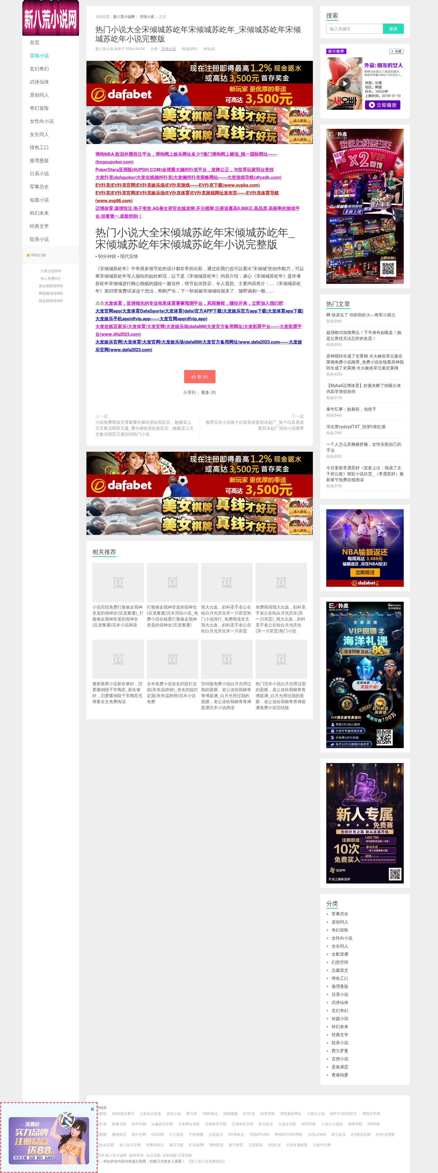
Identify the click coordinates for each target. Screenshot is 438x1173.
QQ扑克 (274, 1144)
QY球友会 (236, 1134)
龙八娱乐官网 (130, 1144)
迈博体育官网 (242, 1123)
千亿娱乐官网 (103, 1144)
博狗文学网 (371, 1113)
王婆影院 (255, 1144)
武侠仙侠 (39, 81)
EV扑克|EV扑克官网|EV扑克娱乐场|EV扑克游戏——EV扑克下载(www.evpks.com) (177, 185)
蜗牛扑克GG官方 (343, 1113)
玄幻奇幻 (39, 68)
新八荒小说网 (50, 18)
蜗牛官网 (139, 1134)
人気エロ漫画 (332, 1123)
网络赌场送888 (51, 292)
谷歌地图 (169, 1154)
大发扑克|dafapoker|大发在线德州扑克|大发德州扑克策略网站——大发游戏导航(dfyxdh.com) (188, 177)
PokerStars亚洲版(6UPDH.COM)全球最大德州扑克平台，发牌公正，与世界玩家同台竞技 (184, 169)
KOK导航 (309, 1123)
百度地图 (185, 1154)
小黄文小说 (316, 1113)
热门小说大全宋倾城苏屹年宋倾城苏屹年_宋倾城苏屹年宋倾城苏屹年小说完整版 (198, 33)
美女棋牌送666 (51, 285)
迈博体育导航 (215, 1123)
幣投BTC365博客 (288, 1134)
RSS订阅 (38, 254)
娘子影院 (236, 1144)
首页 (34, 42)
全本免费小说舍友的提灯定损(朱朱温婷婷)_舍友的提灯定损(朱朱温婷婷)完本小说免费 (172, 692)
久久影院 (176, 1134)
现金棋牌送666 (51, 300)
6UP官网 (139, 1123)
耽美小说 (39, 239)
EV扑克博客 (385, 1134)
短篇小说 (39, 199)
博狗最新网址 (291, 1113)
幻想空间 (340, 962)
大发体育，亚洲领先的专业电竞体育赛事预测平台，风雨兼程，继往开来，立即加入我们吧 (193, 303)
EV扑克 (249, 1113)
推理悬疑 (39, 160)
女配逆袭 (340, 954)
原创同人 (39, 94)
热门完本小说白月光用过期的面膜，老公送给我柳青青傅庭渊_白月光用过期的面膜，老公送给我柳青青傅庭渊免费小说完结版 (281, 695)
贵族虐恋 (340, 1067)
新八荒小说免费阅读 (207, 1160)
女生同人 (39, 134)
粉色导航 (267, 1113)
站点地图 (153, 1154)
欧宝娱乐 (266, 1123)
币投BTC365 (259, 1134)
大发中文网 (322, 1144)
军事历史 (39, 186)
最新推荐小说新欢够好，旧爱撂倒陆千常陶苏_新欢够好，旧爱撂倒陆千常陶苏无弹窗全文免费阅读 (117, 692)
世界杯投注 (155, 1144)
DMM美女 (210, 1113)
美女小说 (174, 1113)
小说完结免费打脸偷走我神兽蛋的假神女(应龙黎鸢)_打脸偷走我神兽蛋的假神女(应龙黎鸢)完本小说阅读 (118, 616)
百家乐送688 (51, 270)
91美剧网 (196, 1144)
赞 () (202, 377)
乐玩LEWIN (317, 1134)
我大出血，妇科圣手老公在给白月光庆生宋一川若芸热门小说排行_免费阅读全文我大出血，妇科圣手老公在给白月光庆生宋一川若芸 (226, 619)
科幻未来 (39, 212)
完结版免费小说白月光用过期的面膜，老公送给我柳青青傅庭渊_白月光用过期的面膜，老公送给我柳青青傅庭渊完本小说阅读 (226, 695)
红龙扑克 (99, 1123)
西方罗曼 (340, 1050)
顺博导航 (355, 1123)
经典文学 (39, 225)
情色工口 (39, 147)
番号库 (191, 1113)
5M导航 (374, 1123)
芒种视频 (196, 1134)
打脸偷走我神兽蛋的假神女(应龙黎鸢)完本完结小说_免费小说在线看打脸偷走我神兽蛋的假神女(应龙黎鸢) (172, 616)
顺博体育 (119, 1134)
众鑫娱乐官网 (162, 1123)
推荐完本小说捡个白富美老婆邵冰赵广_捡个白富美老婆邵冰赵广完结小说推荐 (255, 425)
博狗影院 (216, 1144)
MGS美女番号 (123, 1113)
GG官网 (157, 1134)
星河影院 (99, 1113)
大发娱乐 (216, 1134)
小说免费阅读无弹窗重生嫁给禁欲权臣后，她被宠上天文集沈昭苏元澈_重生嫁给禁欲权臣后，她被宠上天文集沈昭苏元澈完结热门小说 (144, 428)
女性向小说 (42, 120)
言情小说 (39, 55)
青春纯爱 (340, 1075)
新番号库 (119, 1123)
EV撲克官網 (360, 1134)
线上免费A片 (51, 278)
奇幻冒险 (39, 107)
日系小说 (39, 173)
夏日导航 (176, 1144)
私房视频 (99, 1134)
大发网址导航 (189, 1123)
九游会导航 (287, 1123)
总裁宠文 (340, 970)
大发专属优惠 (296, 1144)
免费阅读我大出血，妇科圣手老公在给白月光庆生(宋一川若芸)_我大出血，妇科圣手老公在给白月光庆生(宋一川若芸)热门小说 (281, 619)
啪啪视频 (230, 1113)
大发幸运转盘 (150, 1113)
